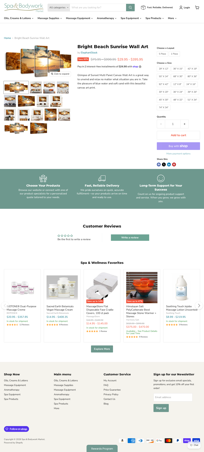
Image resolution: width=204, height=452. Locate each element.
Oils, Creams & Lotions (18, 18)
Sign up (161, 408)
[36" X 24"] (178, 95)
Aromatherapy (106, 18)
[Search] (130, 7)
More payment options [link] (178, 153)
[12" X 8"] (177, 88)
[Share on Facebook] (159, 164)
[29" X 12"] (164, 72)
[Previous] (5, 305)
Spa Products (154, 18)
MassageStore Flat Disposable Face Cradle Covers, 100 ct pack (99, 310)
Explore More (102, 349)
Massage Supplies (49, 18)
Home (7, 38)
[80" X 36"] (193, 80)
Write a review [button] (130, 237)
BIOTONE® (12, 313)
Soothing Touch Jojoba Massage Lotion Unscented (181, 308)
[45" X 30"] (164, 103)
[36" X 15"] (178, 72)
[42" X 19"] (193, 72)
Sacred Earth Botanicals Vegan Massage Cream (60, 308)
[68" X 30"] (178, 80)
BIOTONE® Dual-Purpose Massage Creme (21, 308)
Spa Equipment (130, 18)
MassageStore (93, 316)
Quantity (161, 117)
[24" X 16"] (191, 88)
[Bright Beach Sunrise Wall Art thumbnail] (16, 87)
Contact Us (109, 399)
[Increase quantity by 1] (185, 124)
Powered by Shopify (13, 442)
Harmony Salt (132, 319)
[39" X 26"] (193, 95)
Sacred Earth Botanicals (58, 313)
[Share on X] (164, 164)
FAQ (106, 385)
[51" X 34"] (193, 103)
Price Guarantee (112, 389)
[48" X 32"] (178, 103)
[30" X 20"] (164, 95)
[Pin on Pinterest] (174, 164)
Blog (106, 403)
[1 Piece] (175, 57)
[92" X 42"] (164, 88)
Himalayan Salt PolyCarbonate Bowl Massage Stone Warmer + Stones (141, 311)
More (171, 18)
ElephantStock (89, 52)
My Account (110, 380)
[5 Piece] (163, 57)
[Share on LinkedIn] (169, 164)
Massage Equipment (78, 18)
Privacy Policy (111, 394)
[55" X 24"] (164, 80)
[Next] (199, 305)
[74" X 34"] (164, 111)
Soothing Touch (173, 313)
